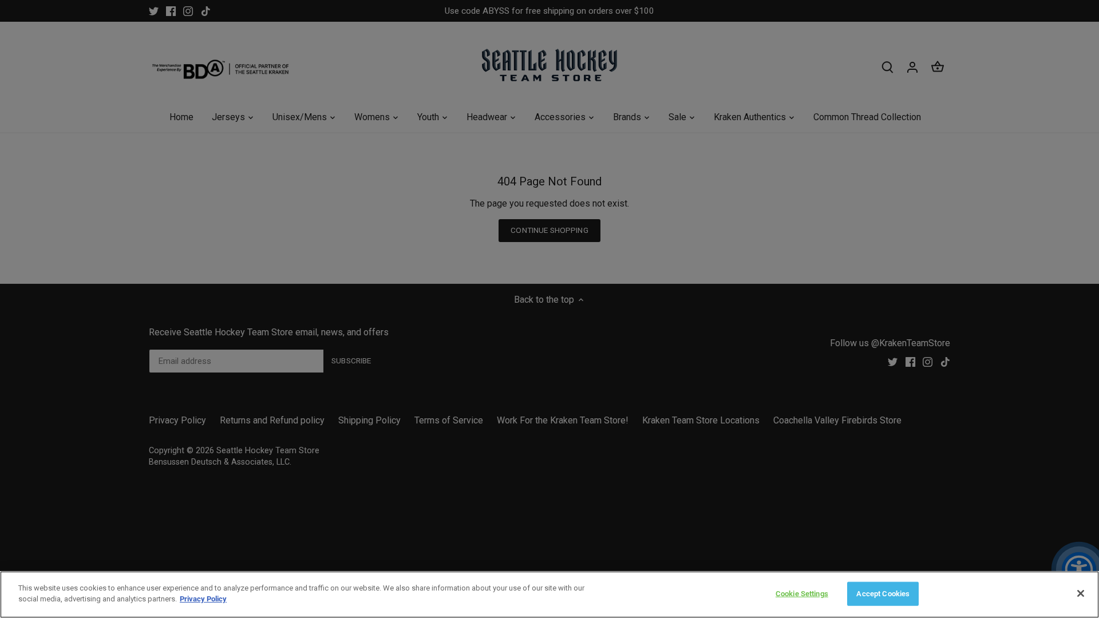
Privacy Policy (203, 599)
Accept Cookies (883, 593)
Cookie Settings (802, 593)
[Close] (1080, 593)
